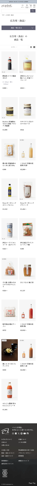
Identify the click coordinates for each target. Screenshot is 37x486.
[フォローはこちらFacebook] (16, 433)
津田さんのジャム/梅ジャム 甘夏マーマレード (27, 78)
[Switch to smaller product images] (34, 47)
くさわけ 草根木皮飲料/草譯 (26, 164)
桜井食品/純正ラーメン (9, 325)
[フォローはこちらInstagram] (13, 433)
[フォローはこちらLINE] (21, 433)
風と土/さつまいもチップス (9, 365)
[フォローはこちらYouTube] (25, 433)
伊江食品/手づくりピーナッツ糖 (27, 243)
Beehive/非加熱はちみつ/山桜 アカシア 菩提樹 (9, 124)
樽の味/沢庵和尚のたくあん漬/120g (9, 164)
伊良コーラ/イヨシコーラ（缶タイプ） (10, 243)
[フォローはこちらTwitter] (19, 433)
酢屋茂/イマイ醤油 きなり (9, 77)
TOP (3, 15)
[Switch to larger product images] (31, 47)
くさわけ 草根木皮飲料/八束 (26, 365)
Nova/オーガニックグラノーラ (27, 204)
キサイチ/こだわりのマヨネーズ (27, 122)
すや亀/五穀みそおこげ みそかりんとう (9, 284)
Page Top (32, 483)
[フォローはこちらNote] (28, 433)
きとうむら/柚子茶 (27, 282)
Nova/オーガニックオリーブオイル (9, 204)
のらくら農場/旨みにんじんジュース (9, 404)
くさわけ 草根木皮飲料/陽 (26, 325)
